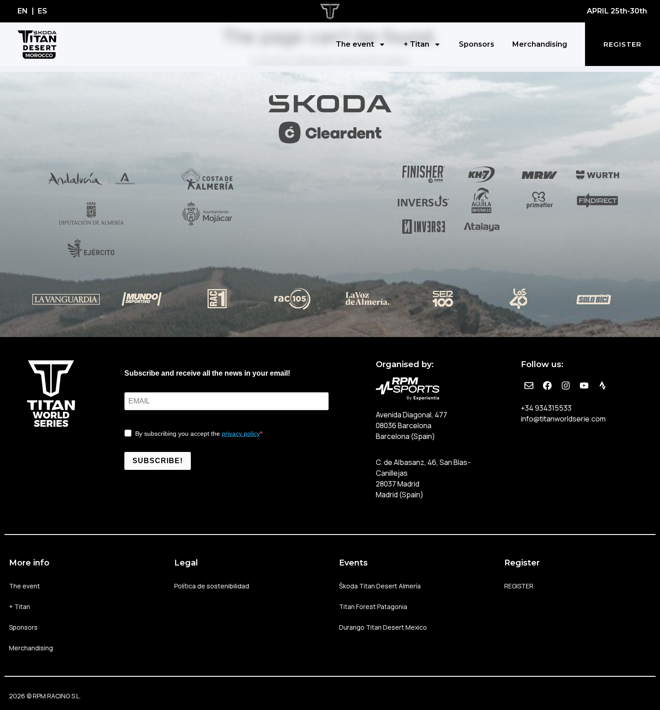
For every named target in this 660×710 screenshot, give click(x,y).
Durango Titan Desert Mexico (383, 627)
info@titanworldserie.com (563, 419)
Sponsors (476, 44)
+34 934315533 (546, 408)
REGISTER (518, 586)
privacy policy (241, 433)
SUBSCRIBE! (157, 461)
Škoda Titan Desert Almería (380, 586)
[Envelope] (529, 385)
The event (355, 44)
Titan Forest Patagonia (373, 606)
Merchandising (539, 44)
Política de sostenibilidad (211, 586)
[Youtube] (584, 385)
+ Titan (416, 44)
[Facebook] (547, 385)
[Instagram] (566, 385)
